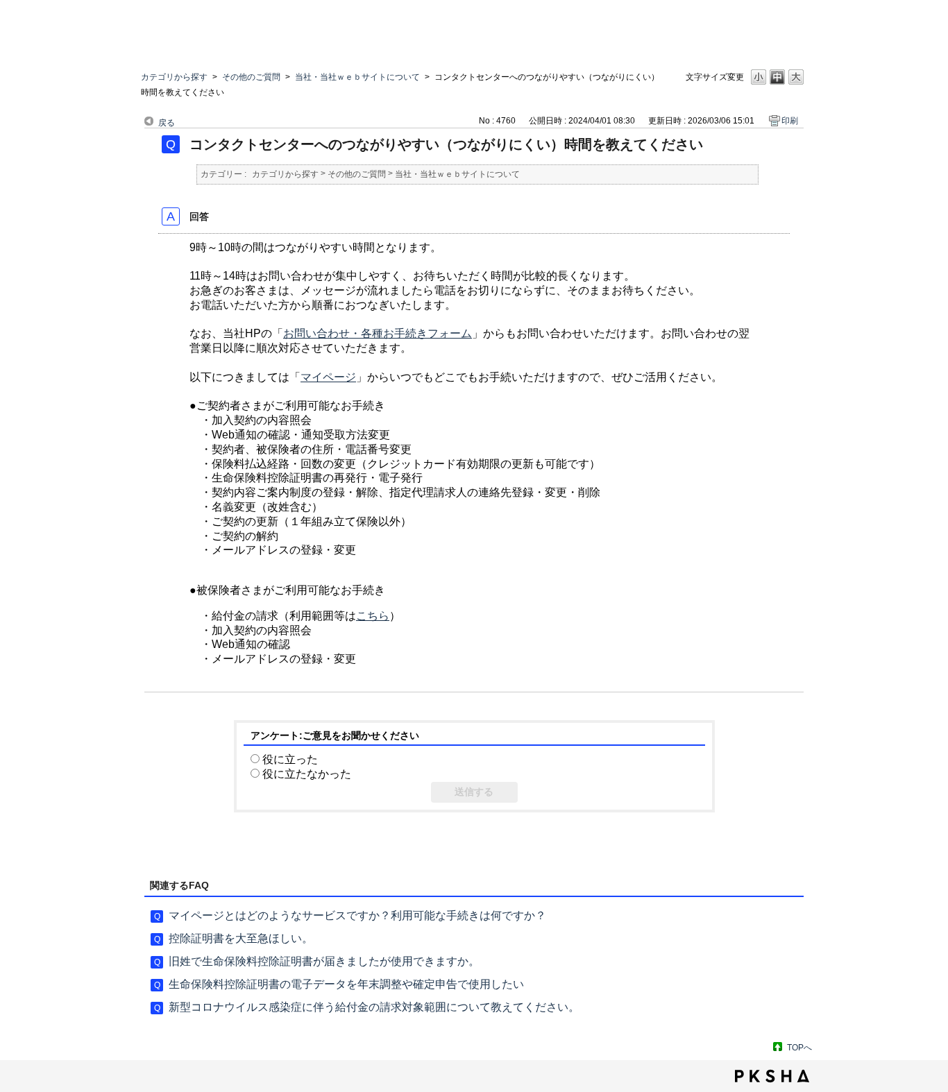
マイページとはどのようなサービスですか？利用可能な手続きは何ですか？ (357, 915)
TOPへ (799, 1047)
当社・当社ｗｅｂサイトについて (357, 77)
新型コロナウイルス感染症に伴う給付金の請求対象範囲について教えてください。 (374, 1007)
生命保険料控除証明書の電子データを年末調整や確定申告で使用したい (346, 984)
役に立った (290, 759)
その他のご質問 (251, 77)
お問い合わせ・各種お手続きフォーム (377, 333)
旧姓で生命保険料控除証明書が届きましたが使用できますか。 (324, 961)
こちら (372, 616)
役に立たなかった (306, 774)
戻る (166, 123)
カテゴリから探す (174, 77)
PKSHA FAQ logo (772, 1076)
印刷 (789, 121)
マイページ (328, 377)
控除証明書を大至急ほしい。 (241, 938)
